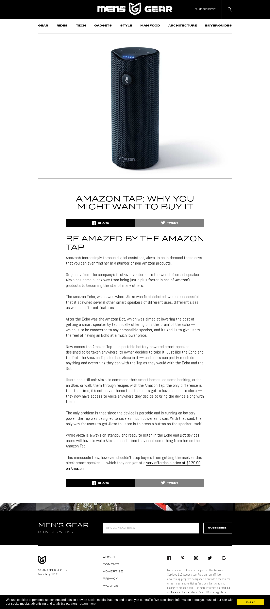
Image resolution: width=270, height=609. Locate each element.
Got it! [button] (250, 602)
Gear (43, 26)
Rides (62, 26)
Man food (150, 26)
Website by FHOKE (48, 574)
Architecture (182, 26)
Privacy (110, 579)
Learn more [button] (88, 603)
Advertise (113, 571)
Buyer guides (218, 26)
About (109, 557)
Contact (111, 564)
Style (126, 26)
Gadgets (103, 26)
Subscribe (217, 528)
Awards (110, 586)
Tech (81, 26)
